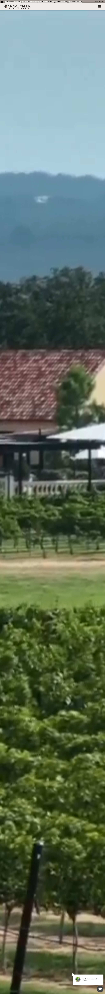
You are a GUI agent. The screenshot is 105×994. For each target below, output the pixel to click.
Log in (99, 2)
